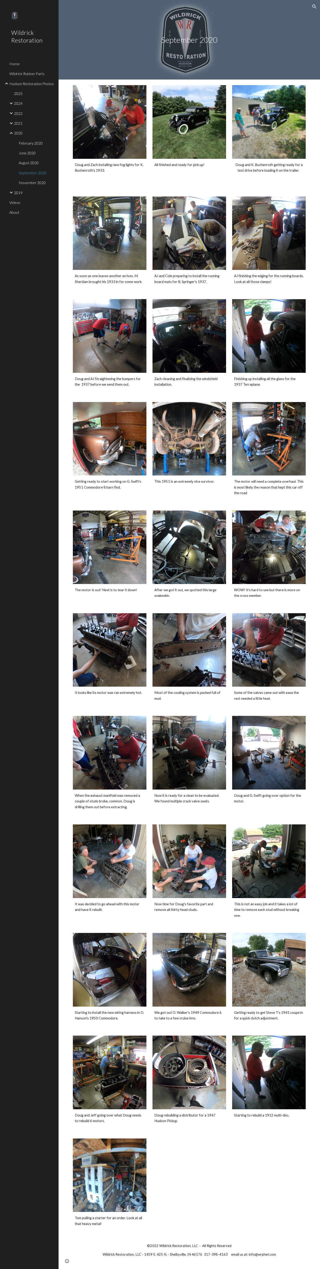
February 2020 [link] (31, 143)
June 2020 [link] (27, 153)
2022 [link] (18, 113)
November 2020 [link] (32, 182)
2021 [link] (18, 123)
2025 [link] (18, 93)
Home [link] (14, 64)
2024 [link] (18, 103)
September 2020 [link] (32, 172)
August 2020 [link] (29, 162)
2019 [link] (18, 192)
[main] (189, 40)
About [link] (14, 212)
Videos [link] (14, 202)
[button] (314, 6)
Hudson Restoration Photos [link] (31, 83)
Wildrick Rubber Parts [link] (27, 73)
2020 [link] (18, 133)
